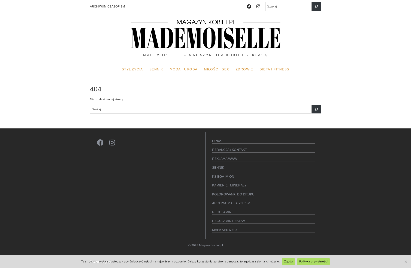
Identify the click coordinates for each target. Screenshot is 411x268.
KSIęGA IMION (223, 176)
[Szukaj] (316, 6)
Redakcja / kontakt (229, 150)
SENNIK (218, 167)
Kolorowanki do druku (233, 194)
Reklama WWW (224, 159)
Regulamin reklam (229, 221)
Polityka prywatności (313, 261)
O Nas (217, 141)
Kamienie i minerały (229, 185)
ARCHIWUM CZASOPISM (107, 6)
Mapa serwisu (224, 230)
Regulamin (221, 212)
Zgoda (288, 261)
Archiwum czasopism (231, 203)
